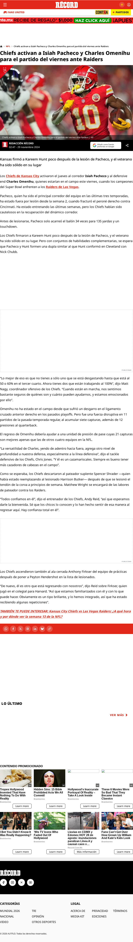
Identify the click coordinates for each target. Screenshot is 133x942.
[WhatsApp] (6, 629)
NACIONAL (7, 916)
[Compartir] (127, 145)
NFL (8, 46)
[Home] (1, 46)
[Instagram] (12, 882)
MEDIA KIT (77, 916)
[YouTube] (30, 882)
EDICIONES (99, 916)
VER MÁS (117, 715)
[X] (20, 629)
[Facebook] (13, 629)
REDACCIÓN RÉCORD (21, 143)
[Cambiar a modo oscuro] (122, 4)
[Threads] (28, 629)
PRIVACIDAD (100, 911)
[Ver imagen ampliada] (66, 102)
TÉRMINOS (120, 911)
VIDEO (4, 922)
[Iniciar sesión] (129, 4)
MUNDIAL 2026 (10, 911)
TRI (34, 911)
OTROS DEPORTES (44, 922)
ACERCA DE (78, 911)
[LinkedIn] (35, 629)
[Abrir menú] (5, 4)
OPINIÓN (38, 916)
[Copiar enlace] (49, 629)
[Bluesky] (42, 629)
